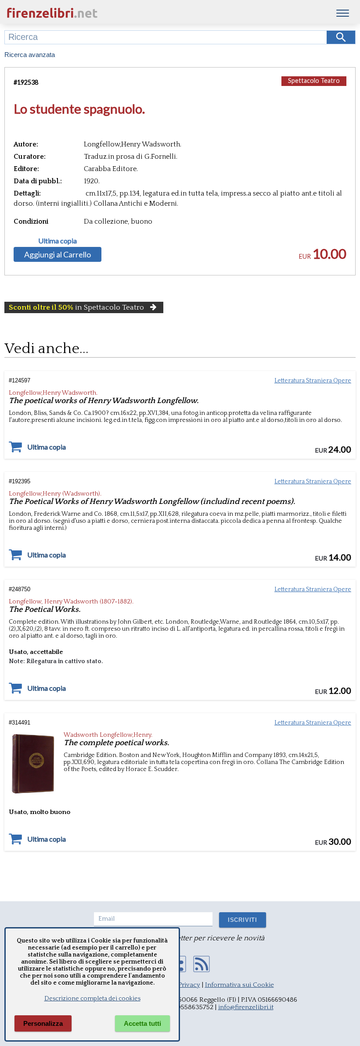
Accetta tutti (142, 1023)
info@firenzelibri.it (246, 1007)
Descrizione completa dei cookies (92, 998)
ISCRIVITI (242, 920)
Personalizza (43, 1023)
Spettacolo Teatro (314, 80)
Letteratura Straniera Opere (312, 380)
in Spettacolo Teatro (76, 307)
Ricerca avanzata (29, 54)
